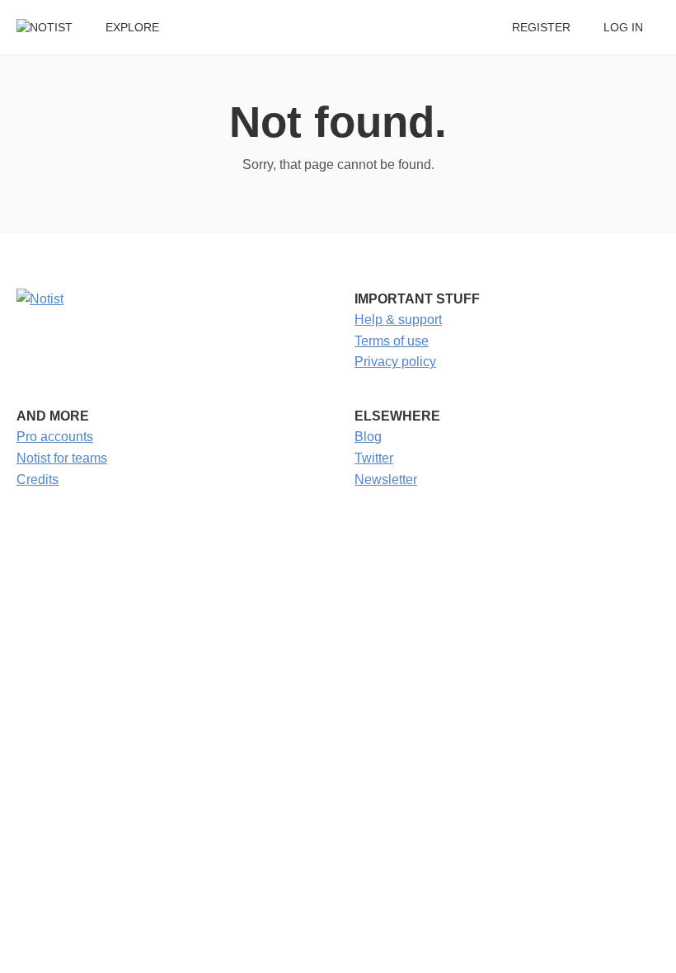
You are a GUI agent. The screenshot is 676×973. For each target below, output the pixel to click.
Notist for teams (61, 458)
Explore (132, 27)
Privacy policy (395, 362)
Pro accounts (54, 437)
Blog (368, 437)
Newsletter (385, 479)
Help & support (398, 320)
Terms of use (391, 341)
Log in (623, 27)
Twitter (373, 458)
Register (541, 27)
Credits (37, 479)
